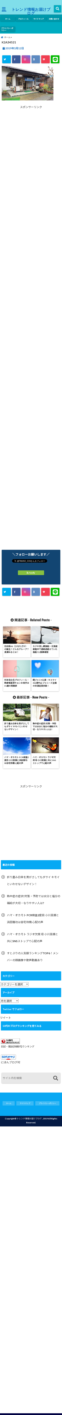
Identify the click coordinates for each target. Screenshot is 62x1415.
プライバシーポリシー (7, 29)
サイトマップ (38, 19)
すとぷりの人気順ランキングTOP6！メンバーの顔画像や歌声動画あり (32, 956)
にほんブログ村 (10, 1062)
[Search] (55, 1078)
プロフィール (23, 19)
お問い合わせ (54, 19)
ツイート (5, 1017)
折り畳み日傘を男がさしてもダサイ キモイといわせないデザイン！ (33, 880)
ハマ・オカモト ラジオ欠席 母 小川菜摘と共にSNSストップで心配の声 (32, 937)
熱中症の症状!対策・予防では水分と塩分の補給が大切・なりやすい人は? (33, 899)
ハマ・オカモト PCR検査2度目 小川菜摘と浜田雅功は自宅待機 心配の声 (33, 918)
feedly (32, 572)
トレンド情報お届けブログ (31, 11)
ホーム (7, 19)
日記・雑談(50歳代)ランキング (17, 1046)
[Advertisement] (31, 150)
